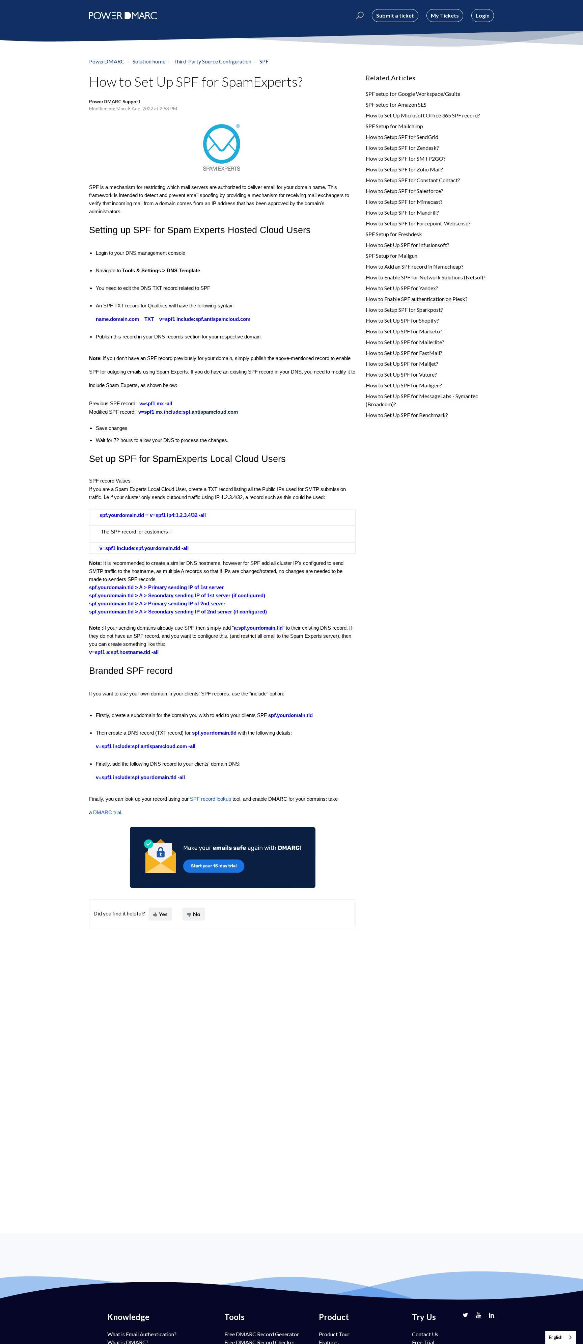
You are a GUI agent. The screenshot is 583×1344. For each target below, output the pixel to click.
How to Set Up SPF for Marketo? (404, 331)
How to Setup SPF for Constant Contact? (413, 180)
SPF (264, 61)
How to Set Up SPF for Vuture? (401, 374)
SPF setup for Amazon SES (396, 104)
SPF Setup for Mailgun (391, 255)
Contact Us (425, 1334)
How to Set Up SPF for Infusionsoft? (407, 245)
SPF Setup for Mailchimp (394, 126)
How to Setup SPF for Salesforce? (404, 191)
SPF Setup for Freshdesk (394, 234)
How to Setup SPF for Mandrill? (402, 212)
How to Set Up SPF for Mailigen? (404, 385)
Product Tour (334, 1334)
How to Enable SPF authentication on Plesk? (417, 299)
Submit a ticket (395, 15)
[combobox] (560, 1337)
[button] (359, 15)
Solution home (149, 61)
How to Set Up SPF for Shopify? (402, 320)
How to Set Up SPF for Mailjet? (402, 363)
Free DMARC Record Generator (261, 1334)
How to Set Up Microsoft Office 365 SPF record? (423, 115)
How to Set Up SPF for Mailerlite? (405, 342)
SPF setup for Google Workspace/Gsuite (413, 93)
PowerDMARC (106, 61)
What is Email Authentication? (141, 1334)
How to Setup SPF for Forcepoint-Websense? (418, 223)
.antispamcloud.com (214, 412)
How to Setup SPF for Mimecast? (404, 201)
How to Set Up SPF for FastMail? (404, 353)
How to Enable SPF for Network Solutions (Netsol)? (425, 277)
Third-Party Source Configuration (212, 61)
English (555, 1337)
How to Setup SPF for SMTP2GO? (406, 158)
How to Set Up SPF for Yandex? (402, 288)
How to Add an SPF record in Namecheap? (415, 266)
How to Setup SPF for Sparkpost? (404, 309)
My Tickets (445, 15)
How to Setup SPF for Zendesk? (402, 147)
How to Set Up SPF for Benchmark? (407, 415)
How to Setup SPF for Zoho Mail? (404, 169)
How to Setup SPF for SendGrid (402, 137)
